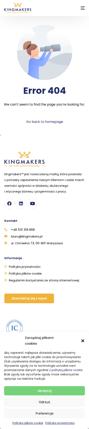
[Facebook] (9, 204)
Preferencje (44, 413)
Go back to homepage (44, 121)
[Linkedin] (21, 204)
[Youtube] (32, 204)
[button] (83, 341)
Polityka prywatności (60, 423)
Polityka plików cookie (27, 423)
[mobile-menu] (80, 8)
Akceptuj (45, 391)
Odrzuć (44, 402)
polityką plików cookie (67, 370)
